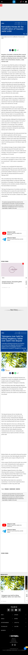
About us (13, 638)
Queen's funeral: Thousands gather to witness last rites (12, 282)
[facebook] (10, 50)
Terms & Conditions (14, 642)
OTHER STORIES (4, 261)
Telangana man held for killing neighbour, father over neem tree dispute (12, 338)
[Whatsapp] (15, 50)
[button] (2, 2)
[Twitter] (13, 50)
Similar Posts (4, 574)
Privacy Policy (13, 641)
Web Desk (7, 370)
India (2, 23)
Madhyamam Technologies (12, 650)
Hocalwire (23, 650)
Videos (3, 277)
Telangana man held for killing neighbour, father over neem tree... (11, 596)
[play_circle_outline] (12, 269)
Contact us (13, 639)
